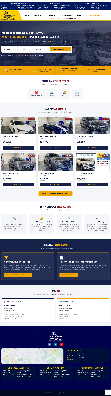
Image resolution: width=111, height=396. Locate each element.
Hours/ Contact (70, 18)
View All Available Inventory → (55, 193)
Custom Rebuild (95, 15)
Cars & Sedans (36, 93)
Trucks (64, 93)
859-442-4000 (9, 305)
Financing (70, 357)
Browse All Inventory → (7, 55)
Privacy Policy (81, 357)
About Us (80, 15)
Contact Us (80, 355)
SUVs (52, 93)
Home (27, 15)
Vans (77, 93)
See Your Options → (69, 275)
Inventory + (39, 15)
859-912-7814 (64, 305)
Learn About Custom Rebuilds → (18, 275)
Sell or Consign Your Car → (37, 55)
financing (53, 15)
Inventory (70, 355)
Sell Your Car (54, 18)
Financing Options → (22, 55)
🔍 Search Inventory (60, 49)
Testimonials (66, 15)
